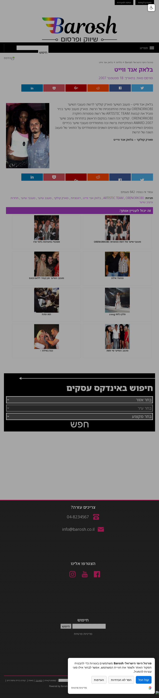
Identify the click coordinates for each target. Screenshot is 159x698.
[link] (150, 688)
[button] (151, 7)
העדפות (99, 680)
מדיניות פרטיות (79, 687)
